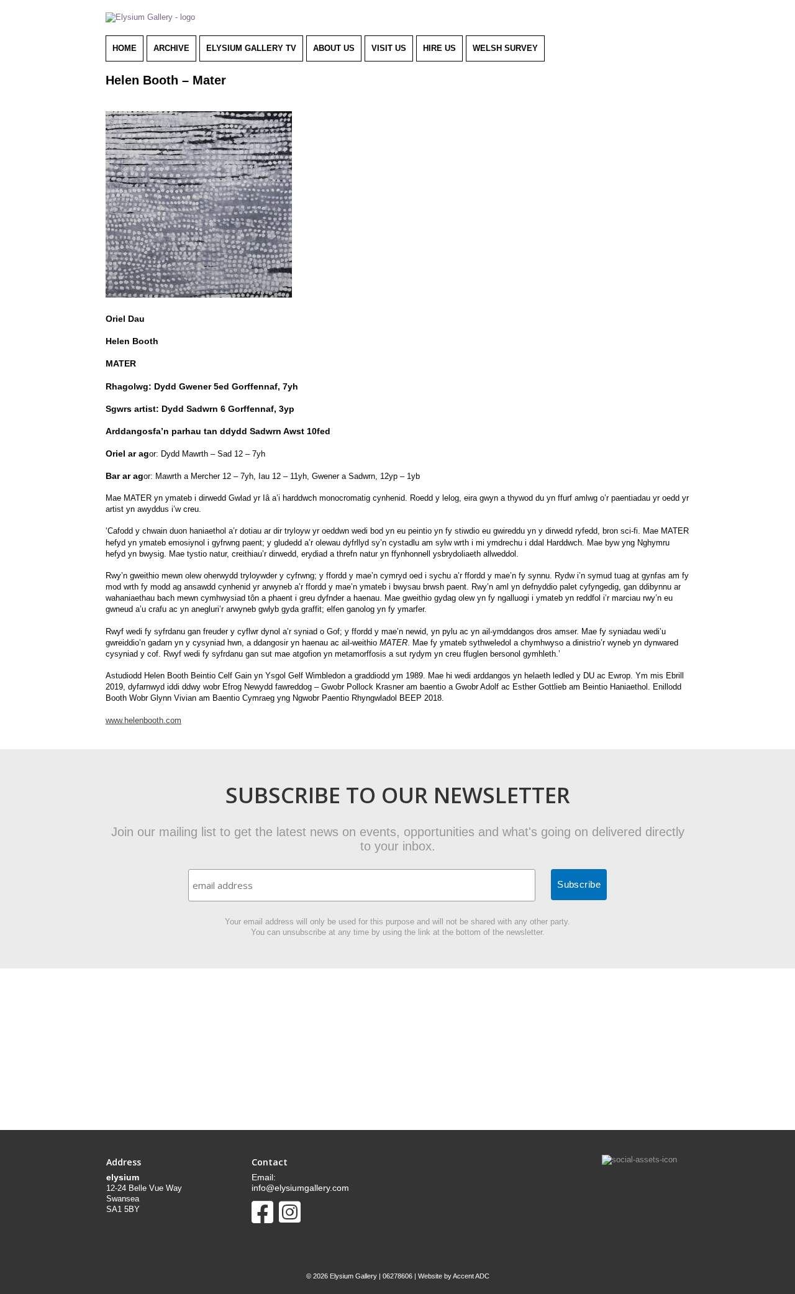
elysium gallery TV (251, 48)
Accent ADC (471, 1276)
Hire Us (439, 48)
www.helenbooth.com (143, 720)
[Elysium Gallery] (150, 17)
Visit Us (388, 48)
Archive (171, 48)
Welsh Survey (505, 48)
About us (334, 48)
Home (124, 48)
